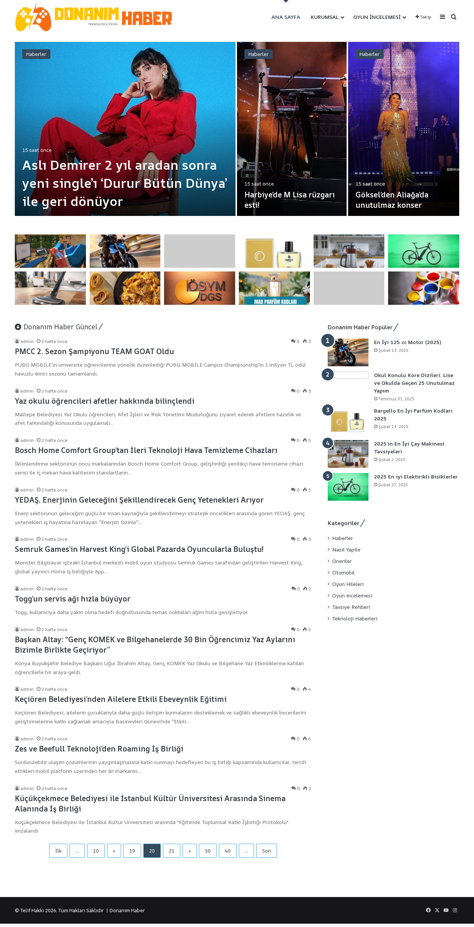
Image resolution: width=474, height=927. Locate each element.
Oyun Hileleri (348, 584)
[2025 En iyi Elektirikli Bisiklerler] (348, 487)
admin (27, 341)
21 (171, 850)
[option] (237, 129)
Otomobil (343, 572)
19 (132, 850)
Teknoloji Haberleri (354, 618)
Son (266, 850)
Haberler (36, 54)
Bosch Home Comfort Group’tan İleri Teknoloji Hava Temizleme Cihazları (146, 450)
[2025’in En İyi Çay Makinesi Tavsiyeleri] (348, 454)
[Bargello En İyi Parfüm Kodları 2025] (348, 421)
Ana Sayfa (285, 16)
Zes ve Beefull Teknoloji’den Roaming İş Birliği (99, 749)
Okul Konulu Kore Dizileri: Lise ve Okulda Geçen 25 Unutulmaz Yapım (414, 382)
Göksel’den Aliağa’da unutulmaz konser (392, 200)
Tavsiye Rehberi (351, 607)
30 (208, 850)
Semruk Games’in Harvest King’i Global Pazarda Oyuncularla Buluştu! (139, 549)
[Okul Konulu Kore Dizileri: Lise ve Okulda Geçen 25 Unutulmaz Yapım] (348, 385)
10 (96, 850)
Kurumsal (325, 16)
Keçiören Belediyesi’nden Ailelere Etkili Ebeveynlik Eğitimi (121, 699)
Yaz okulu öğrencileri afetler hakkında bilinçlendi (104, 401)
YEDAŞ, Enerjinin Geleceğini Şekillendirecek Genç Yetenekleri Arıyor (139, 500)
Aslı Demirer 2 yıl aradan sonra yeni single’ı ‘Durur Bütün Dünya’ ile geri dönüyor (124, 183)
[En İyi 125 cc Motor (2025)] (348, 352)
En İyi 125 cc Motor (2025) (407, 342)
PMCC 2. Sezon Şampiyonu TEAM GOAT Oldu (94, 351)
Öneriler (342, 561)
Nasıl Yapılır (346, 549)
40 (228, 850)
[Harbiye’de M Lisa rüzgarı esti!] (292, 129)
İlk (58, 850)
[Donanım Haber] (98, 17)
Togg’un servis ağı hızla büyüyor (72, 599)
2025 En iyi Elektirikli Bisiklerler (416, 476)
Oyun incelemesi (377, 16)
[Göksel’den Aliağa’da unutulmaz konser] (403, 129)
